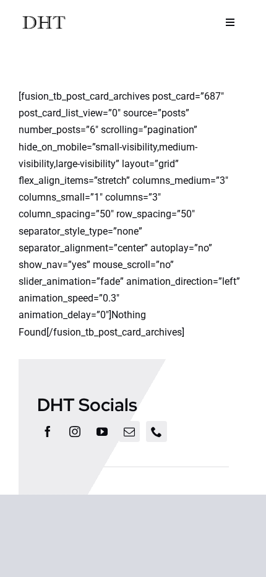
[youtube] (102, 431)
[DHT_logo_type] (44, 16)
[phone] (156, 431)
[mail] (129, 431)
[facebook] (47, 431)
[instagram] (74, 431)
